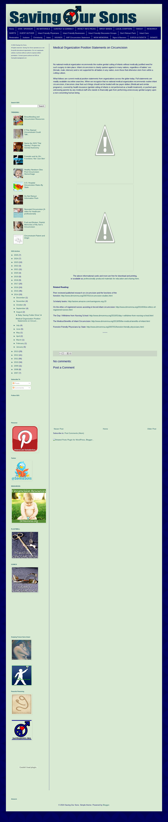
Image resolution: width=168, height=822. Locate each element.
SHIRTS (12, 33)
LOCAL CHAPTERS (124, 29)
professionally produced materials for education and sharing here (111, 278)
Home (11, 29)
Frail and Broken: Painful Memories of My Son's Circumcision (34, 224)
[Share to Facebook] (68, 353)
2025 (16, 255)
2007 (16, 373)
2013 (16, 351)
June (18, 329)
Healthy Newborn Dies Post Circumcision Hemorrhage (33, 172)
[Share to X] (65, 353)
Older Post (151, 429)
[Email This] (60, 353)
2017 (16, 284)
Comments (19, 388)
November (20, 301)
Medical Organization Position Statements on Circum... (28, 320)
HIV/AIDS (58, 37)
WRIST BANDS (105, 29)
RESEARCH (152, 29)
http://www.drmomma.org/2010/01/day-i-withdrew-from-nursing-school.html (121, 315)
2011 (16, 359)
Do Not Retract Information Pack (31, 197)
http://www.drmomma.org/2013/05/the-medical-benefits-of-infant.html (120, 321)
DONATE (154, 37)
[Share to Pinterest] (70, 353)
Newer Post (58, 429)
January (19, 347)
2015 (16, 291)
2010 (16, 362)
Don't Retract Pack (128, 33)
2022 (16, 266)
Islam (48, 37)
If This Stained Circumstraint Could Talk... (32, 132)
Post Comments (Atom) (74, 433)
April (18, 336)
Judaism (26, 37)
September (21, 308)
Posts (16, 383)
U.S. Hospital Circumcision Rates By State (33, 185)
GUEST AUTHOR (27, 33)
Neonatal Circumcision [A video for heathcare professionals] (34, 211)
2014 (16, 294)
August (19, 312)
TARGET (139, 29)
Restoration (14, 37)
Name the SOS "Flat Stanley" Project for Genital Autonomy (32, 145)
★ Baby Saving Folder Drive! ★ (29, 315)
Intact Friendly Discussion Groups (102, 33)
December (20, 298)
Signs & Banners (119, 37)
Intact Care (144, 33)
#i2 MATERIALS (43, 29)
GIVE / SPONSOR (25, 29)
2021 (16, 269)
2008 (16, 369)
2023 (16, 262)
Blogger (106, 805)
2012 (16, 355)
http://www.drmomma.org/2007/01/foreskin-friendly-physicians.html (115, 327)
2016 (16, 287)
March (19, 340)
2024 (16, 258)
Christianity (38, 37)
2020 (16, 273)
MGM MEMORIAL (101, 37)
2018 (16, 280)
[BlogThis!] (63, 353)
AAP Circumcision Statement (78, 37)
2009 (16, 366)
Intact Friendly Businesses (74, 33)
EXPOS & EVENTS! (138, 37)
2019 (16, 276)
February (20, 343)
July (18, 325)
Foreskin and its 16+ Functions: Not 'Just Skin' (34, 157)
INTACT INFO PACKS (87, 29)
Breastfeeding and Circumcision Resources (34, 118)
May (18, 333)
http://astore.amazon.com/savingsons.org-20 (87, 301)
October (19, 305)
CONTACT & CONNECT (64, 29)
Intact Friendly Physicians (48, 33)
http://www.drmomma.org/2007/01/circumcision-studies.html (86, 296)
